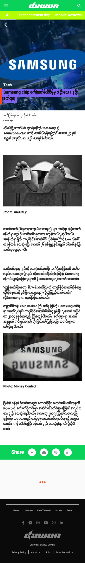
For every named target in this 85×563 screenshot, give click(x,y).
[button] (32, 452)
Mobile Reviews (68, 15)
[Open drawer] (6, 6)
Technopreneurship (34, 15)
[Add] (32, 452)
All (8, 15)
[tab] (8, 15)
